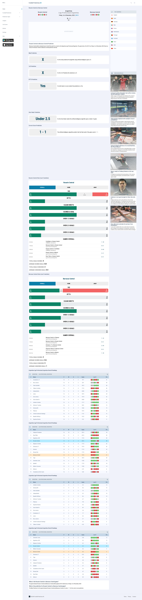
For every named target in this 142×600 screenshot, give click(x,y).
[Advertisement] (69, 31)
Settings (4, 32)
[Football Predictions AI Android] (11, 40)
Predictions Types (12, 17)
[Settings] (131, 3)
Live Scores (5, 24)
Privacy (129, 596)
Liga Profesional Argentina (45, 374)
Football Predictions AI (39, 596)
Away (95, 187)
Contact (134, 596)
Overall (42, 187)
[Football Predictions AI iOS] (11, 45)
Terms (125, 596)
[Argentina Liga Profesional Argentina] (107, 374)
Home (4, 9)
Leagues (4, 20)
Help (12, 37)
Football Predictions (12, 13)
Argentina (34, 374)
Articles (4, 28)
